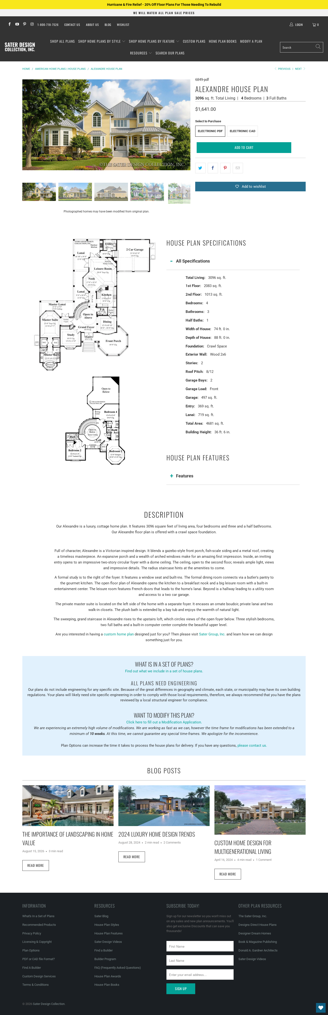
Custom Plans (194, 41)
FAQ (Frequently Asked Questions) (117, 967)
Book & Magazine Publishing (257, 942)
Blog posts (164, 770)
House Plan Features (108, 933)
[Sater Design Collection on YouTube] (17, 24)
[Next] (187, 125)
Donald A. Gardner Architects (258, 950)
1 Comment (264, 860)
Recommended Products (39, 925)
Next (299, 68)
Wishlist (123, 25)
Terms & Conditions (35, 984)
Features (184, 475)
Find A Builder (31, 967)
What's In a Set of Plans (38, 916)
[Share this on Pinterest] (225, 168)
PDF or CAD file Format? (38, 959)
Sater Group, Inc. (212, 634)
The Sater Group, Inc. (252, 916)
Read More (35, 865)
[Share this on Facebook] (213, 168)
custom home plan (119, 634)
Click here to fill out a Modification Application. (164, 717)
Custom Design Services (39, 976)
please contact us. (252, 745)
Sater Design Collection (49, 1004)
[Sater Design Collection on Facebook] (9, 24)
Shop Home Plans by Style (100, 41)
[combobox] (301, 47)
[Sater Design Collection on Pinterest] (24, 24)
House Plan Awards (107, 976)
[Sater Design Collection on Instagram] (32, 24)
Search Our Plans (170, 52)
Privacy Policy (31, 933)
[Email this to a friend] (238, 168)
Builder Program (105, 959)
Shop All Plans (62, 41)
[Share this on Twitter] (200, 168)
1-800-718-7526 (48, 25)
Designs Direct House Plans (257, 925)
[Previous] (26, 125)
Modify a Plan (251, 41)
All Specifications (193, 261)
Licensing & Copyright (37, 942)
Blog (108, 25)
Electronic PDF (210, 131)
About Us (92, 25)
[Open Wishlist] (321, 1008)
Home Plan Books (223, 41)
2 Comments (172, 842)
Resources (139, 52)
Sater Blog (101, 916)
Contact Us (72, 25)
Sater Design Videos (108, 942)
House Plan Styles (106, 925)
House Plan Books (106, 984)
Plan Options (31, 950)
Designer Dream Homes (254, 933)
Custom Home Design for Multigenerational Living (242, 847)
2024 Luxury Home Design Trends (156, 834)
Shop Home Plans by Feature (152, 41)
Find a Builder (103, 950)
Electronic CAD (242, 131)
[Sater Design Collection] (20, 47)
